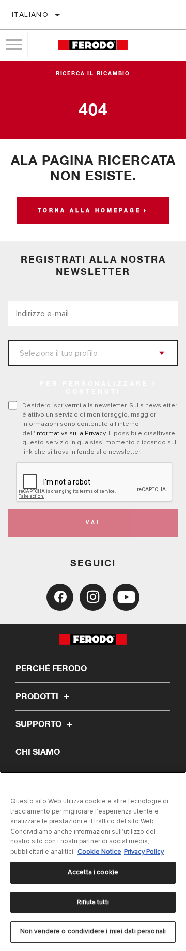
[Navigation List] (14, 45)
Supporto (40, 724)
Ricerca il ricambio (93, 73)
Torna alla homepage (89, 210)
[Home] (93, 45)
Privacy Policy (144, 852)
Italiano (30, 14)
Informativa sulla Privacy (70, 433)
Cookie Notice (99, 852)
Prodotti (38, 697)
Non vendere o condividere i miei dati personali (93, 931)
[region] (93, 861)
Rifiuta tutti (93, 902)
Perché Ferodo (51, 669)
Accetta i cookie (93, 872)
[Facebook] (60, 597)
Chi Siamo (38, 752)
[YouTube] (126, 597)
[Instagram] (93, 597)
